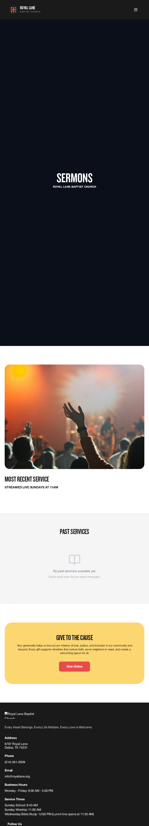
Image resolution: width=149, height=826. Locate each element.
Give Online (74, 666)
